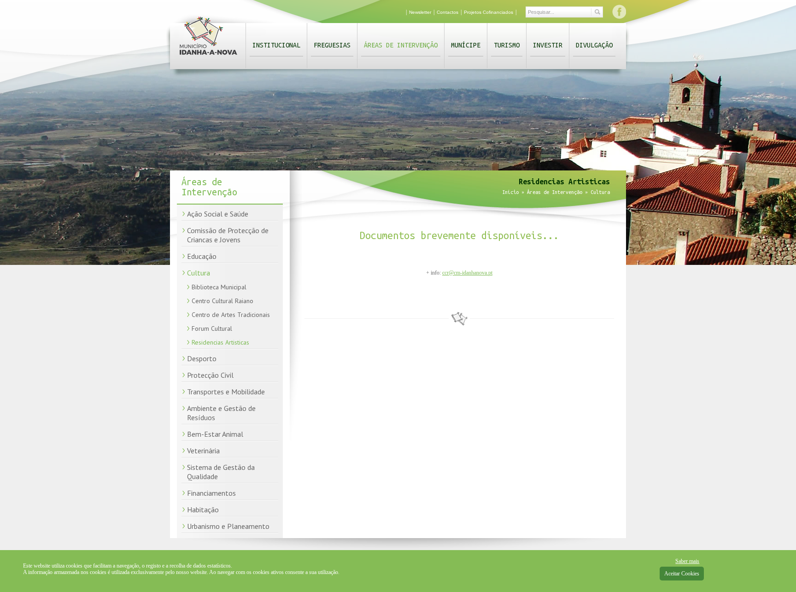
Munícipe (465, 45)
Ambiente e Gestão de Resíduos (221, 413)
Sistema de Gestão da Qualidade (221, 472)
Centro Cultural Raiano (222, 301)
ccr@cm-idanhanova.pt (467, 273)
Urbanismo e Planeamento (228, 526)
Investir (547, 45)
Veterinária (203, 450)
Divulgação (594, 45)
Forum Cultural (212, 328)
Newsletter (420, 12)
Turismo (507, 45)
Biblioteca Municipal (219, 287)
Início (510, 192)
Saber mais (687, 561)
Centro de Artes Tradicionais (231, 315)
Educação (202, 256)
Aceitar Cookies (681, 573)
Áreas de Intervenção (401, 45)
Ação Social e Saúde (217, 213)
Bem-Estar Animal (215, 434)
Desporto (202, 358)
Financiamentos (211, 493)
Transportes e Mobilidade (226, 391)
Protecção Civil (210, 375)
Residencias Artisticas (220, 342)
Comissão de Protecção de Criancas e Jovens (228, 235)
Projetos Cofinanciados (488, 12)
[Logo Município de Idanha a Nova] (208, 56)
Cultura (198, 272)
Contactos (447, 12)
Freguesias (332, 45)
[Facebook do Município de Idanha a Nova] (619, 11)
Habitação (203, 509)
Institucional (276, 45)
